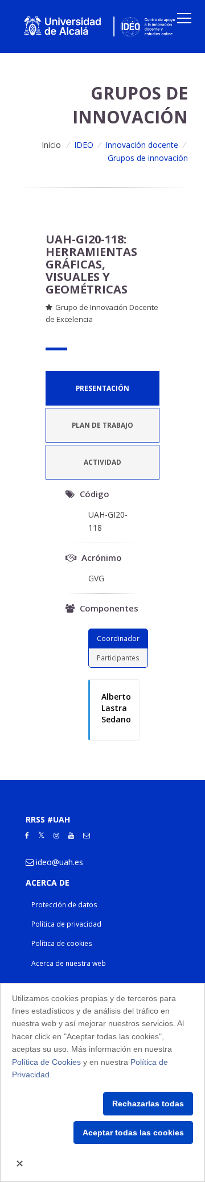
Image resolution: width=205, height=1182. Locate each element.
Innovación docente (141, 144)
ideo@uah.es (59, 862)
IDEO (83, 144)
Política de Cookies (46, 1062)
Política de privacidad (66, 924)
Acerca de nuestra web (68, 963)
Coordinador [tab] (118, 638)
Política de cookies (61, 943)
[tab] (102, 388)
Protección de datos (64, 905)
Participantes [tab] (118, 657)
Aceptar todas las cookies (133, 1132)
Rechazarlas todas (148, 1103)
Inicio (51, 144)
